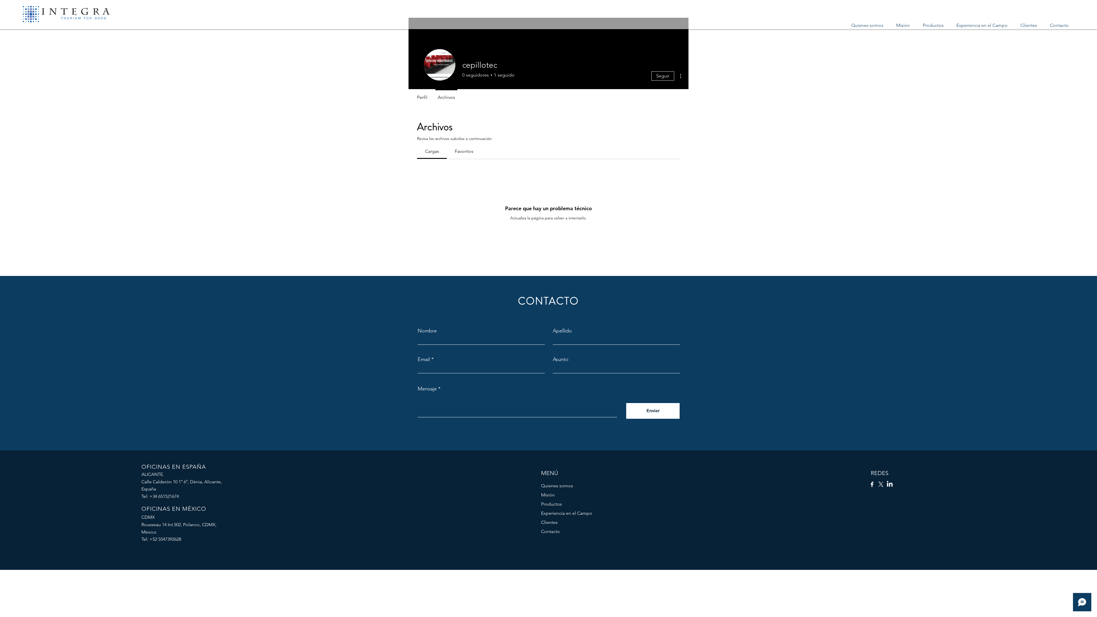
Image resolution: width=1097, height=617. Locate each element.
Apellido (562, 330)
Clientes (549, 522)
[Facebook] (872, 484)
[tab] (432, 151)
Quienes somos (557, 485)
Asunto (560, 359)
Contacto (550, 531)
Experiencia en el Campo (566, 513)
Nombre (427, 330)
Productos (551, 504)
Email (424, 359)
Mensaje (427, 388)
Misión (548, 495)
